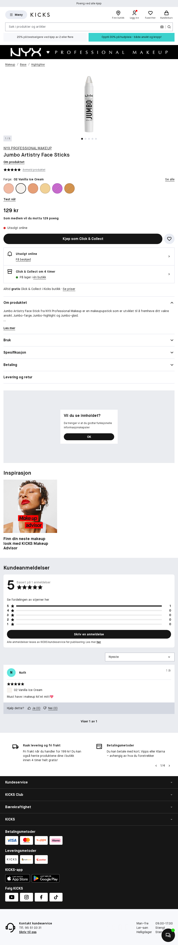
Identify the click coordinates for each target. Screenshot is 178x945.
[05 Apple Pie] (45, 188)
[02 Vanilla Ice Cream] (21, 188)
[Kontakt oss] (168, 935)
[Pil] (169, 765)
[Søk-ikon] (169, 26)
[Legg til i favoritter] (169, 239)
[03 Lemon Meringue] (33, 188)
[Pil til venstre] (156, 765)
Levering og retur (17, 377)
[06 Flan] (69, 188)
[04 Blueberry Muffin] (57, 188)
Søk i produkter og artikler (27, 27)
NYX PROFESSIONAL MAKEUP (27, 148)
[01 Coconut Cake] (8, 188)
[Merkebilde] (89, 52)
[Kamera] (161, 26)
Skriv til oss (27, 932)
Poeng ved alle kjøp (89, 3)
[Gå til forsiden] (40, 14)
